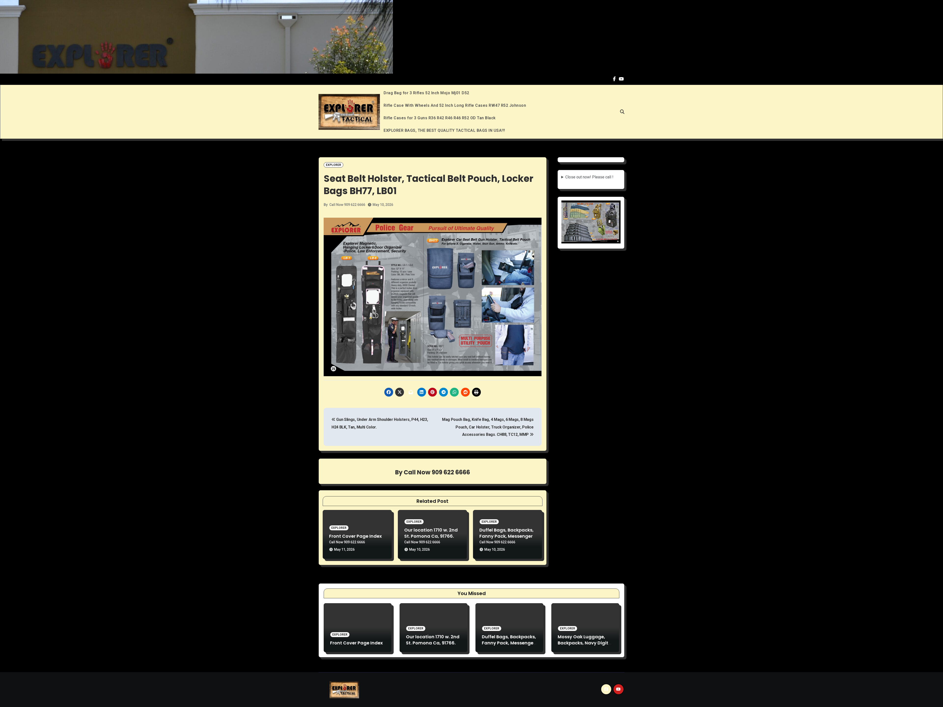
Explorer (333, 165)
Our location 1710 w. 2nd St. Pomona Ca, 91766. (431, 533)
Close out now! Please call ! (589, 177)
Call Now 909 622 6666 (347, 205)
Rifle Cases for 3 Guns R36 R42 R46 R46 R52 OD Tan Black (440, 118)
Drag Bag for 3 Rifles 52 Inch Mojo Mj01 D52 (426, 93)
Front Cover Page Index (355, 536)
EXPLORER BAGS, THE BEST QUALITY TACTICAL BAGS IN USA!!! (444, 130)
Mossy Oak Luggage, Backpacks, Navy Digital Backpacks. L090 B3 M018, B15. (585, 646)
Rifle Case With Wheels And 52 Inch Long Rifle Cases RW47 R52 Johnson (455, 105)
